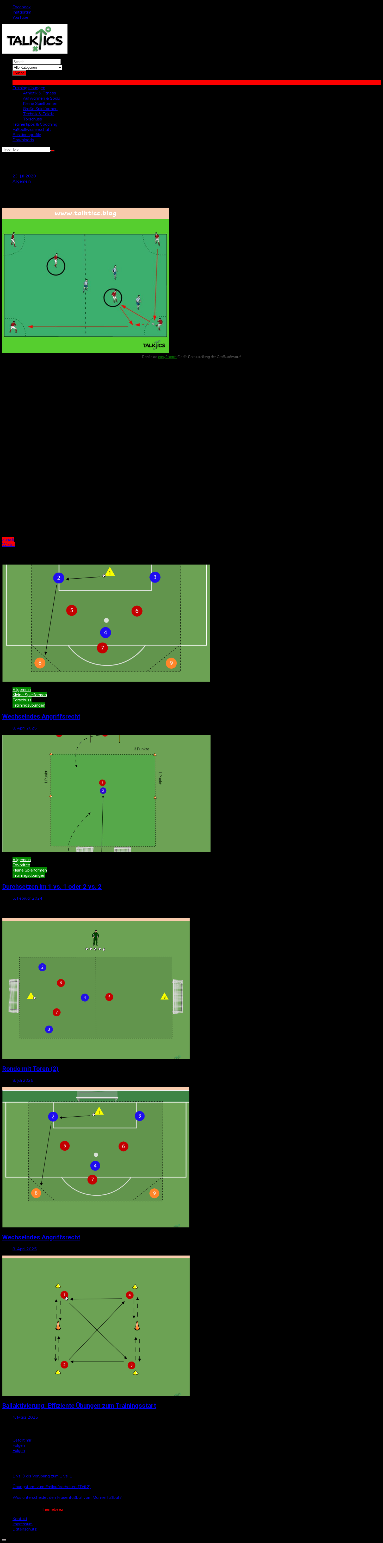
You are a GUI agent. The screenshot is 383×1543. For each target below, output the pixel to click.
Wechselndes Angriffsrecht (41, 716)
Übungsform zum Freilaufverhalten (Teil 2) (52, 1486)
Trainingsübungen (29, 87)
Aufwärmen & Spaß (41, 98)
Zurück (8, 539)
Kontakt (20, 1518)
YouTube (20, 17)
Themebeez (52, 1509)
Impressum (23, 1523)
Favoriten (21, 864)
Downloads (23, 139)
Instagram (22, 12)
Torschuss (32, 118)
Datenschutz (25, 1529)
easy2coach (167, 357)
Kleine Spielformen (40, 103)
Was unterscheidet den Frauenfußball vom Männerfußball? (67, 1497)
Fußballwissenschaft (32, 129)
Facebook (22, 6)
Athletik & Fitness (39, 92)
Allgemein (22, 181)
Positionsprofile (27, 134)
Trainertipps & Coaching (35, 124)
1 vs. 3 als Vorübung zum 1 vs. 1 (42, 1475)
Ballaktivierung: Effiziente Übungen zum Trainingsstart (79, 1405)
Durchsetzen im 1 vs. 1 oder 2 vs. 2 (52, 886)
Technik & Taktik (38, 113)
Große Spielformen (40, 108)
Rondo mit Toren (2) (30, 1068)
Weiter (8, 544)
